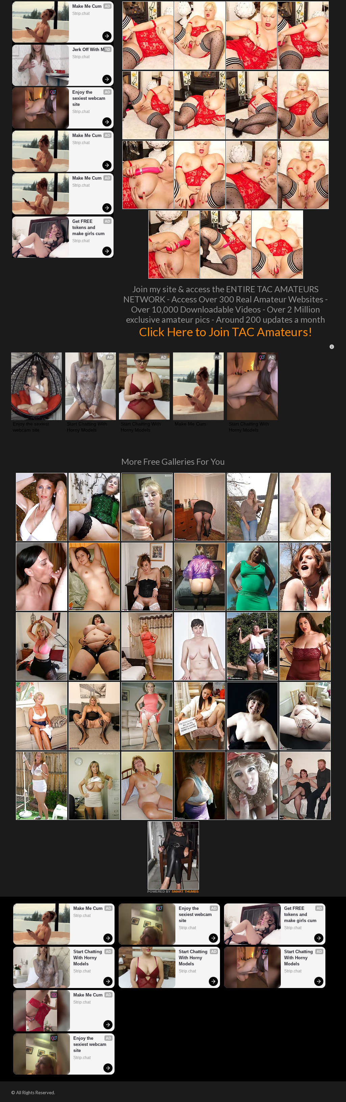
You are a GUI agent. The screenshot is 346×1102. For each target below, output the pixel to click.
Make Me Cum (87, 6)
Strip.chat (81, 13)
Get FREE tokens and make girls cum (88, 227)
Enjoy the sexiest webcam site (89, 98)
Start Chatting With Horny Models (87, 427)
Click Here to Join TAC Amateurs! (225, 331)
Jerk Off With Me (89, 49)
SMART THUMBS (185, 891)
